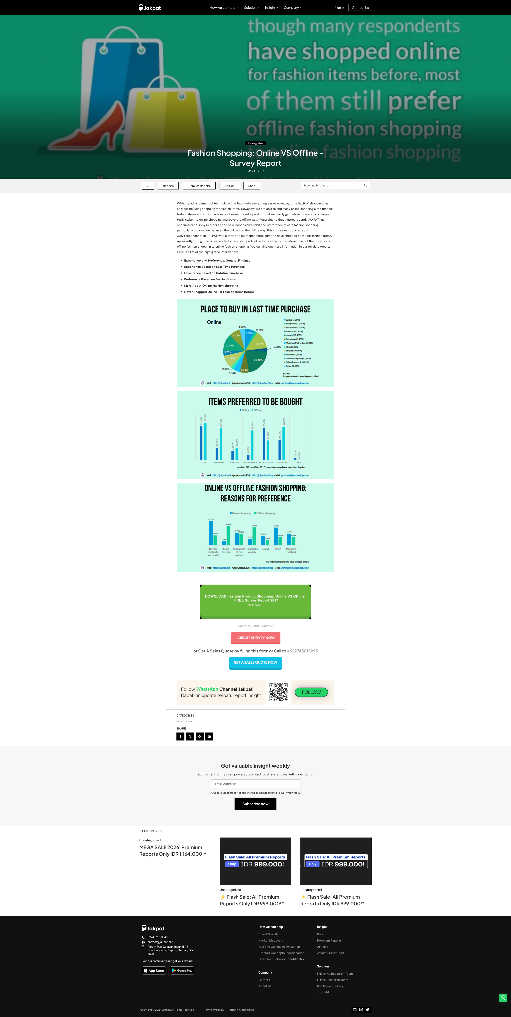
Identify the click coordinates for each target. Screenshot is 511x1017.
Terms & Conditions (241, 1009)
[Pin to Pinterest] (200, 736)
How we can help (223, 7)
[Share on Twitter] (190, 736)
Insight (270, 7)
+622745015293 (302, 650)
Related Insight (150, 831)
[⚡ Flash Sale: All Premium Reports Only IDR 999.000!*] (336, 861)
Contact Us (360, 7)
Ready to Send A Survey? (256, 626)
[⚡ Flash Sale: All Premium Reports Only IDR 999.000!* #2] (255, 861)
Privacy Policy (215, 1009)
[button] (503, 998)
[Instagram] (361, 1010)
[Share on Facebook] (180, 736)
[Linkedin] (355, 1010)
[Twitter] (367, 1010)
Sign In (339, 7)
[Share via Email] (209, 736)
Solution (250, 7)
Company (291, 7)
